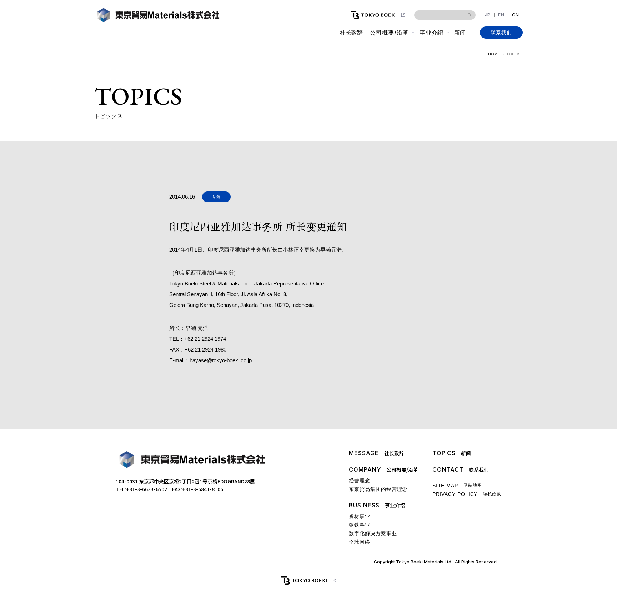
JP (488, 15)
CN (515, 15)
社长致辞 (351, 32)
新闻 (460, 32)
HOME (494, 54)
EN (501, 15)
